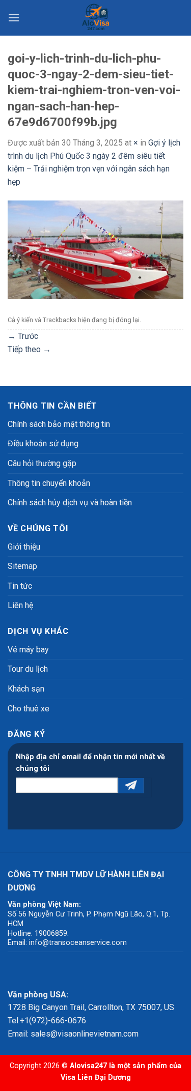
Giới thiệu (24, 547)
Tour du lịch (28, 669)
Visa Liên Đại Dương (96, 1077)
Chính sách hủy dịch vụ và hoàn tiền (70, 502)
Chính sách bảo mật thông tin (59, 424)
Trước (23, 336)
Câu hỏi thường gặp (42, 463)
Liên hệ (20, 605)
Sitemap (22, 566)
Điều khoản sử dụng (43, 443)
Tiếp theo (29, 349)
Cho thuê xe (28, 708)
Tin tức (20, 586)
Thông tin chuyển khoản (49, 483)
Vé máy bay (28, 649)
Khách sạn (26, 689)
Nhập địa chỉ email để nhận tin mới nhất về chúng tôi (90, 763)
